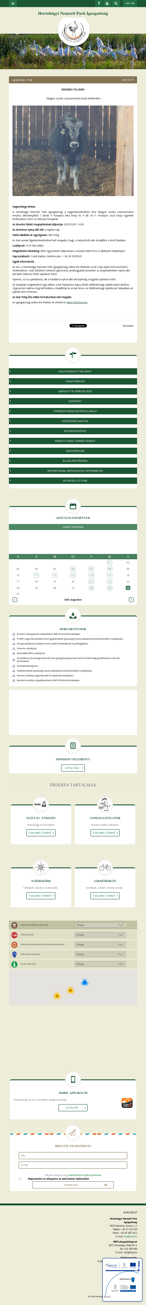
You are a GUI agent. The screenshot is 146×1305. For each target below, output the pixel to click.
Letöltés (72, 1107)
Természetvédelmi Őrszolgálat (75, 411)
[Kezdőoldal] (73, 32)
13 (73, 575)
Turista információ (28, 963)
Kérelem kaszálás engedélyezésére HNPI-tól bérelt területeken (48, 680)
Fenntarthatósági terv (27, 665)
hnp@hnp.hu (130, 1236)
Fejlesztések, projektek (30, 954)
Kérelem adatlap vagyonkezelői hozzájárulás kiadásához (45, 675)
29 (109, 588)
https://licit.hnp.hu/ (77, 302)
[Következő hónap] (131, 599)
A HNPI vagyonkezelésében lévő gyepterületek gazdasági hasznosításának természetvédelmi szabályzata (70, 638)
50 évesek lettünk (75, 480)
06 (73, 568)
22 (109, 581)
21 (91, 581)
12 (54, 575)
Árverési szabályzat (26, 648)
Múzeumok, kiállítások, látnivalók (34, 924)
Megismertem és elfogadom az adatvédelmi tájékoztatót (58, 1178)
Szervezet (75, 401)
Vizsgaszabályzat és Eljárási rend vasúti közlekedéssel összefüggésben (52, 643)
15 (109, 575)
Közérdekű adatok (75, 421)
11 (36, 575)
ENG (132, 3)
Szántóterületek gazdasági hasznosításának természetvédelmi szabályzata (54, 670)
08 (109, 568)
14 (91, 575)
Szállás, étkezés (27, 934)
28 (91, 588)
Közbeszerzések (75, 431)
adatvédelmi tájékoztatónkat (84, 1175)
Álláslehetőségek (75, 460)
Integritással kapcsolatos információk (75, 470)
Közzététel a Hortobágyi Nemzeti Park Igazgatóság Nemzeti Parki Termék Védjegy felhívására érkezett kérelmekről (68, 660)
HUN (127, 3)
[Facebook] (99, 3)
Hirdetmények (75, 381)
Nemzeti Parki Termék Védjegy (75, 441)
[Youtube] (107, 3)
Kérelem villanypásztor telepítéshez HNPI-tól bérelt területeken (48, 634)
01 (109, 562)
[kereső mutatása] (116, 3)
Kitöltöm (72, 768)
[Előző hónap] (14, 599)
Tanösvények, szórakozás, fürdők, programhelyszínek (42, 944)
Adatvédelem (75, 451)
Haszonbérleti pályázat (75, 371)
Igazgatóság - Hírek (22, 79)
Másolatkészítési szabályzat (31, 653)
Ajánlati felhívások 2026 (75, 391)
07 (91, 568)
